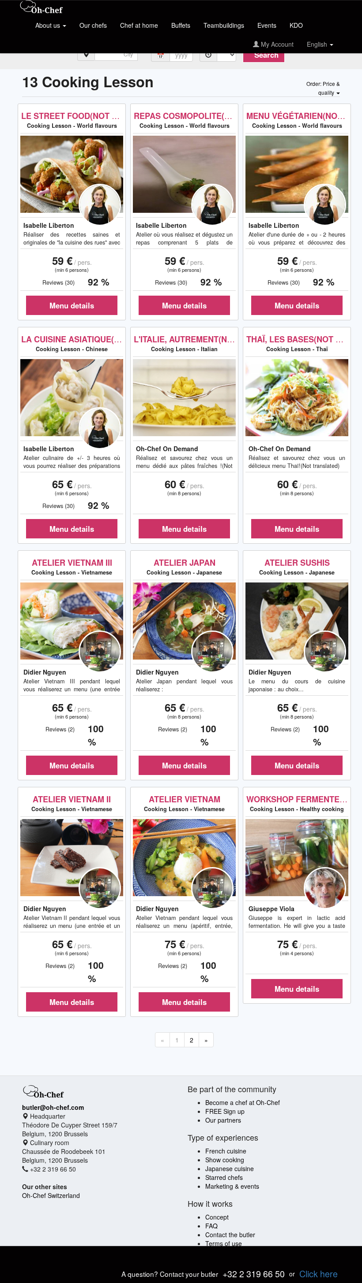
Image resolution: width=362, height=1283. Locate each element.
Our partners (223, 1120)
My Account (276, 44)
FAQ (211, 1225)
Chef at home (139, 25)
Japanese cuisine (229, 1168)
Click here (318, 1273)
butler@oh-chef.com (53, 1107)
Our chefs (93, 25)
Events (266, 25)
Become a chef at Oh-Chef (242, 1102)
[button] (323, 87)
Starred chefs (224, 1177)
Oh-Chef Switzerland (51, 1195)
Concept (217, 1217)
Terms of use (223, 1243)
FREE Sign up (225, 1111)
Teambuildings (224, 25)
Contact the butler (230, 1234)
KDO (296, 25)
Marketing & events (232, 1186)
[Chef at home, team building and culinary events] (41, 7)
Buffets (180, 25)
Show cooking (224, 1159)
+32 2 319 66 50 (253, 1273)
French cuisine (225, 1150)
